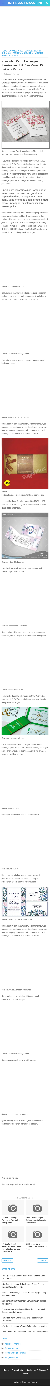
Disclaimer (31, 1370)
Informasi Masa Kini (25, 3)
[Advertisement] (25, 30)
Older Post (42, 1260)
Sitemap (42, 1370)
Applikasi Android (13, 1344)
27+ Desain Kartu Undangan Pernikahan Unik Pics (37, 1246)
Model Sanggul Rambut (15, 1353)
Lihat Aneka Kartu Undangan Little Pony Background (25, 1331)
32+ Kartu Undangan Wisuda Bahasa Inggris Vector (24, 1326)
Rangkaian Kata (11, 1357)
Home (4, 51)
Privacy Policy (18, 1370)
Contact (25, 1374)
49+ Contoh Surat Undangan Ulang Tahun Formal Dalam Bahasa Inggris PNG (11, 1248)
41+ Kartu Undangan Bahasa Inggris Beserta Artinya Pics (36, 1220)
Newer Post (7, 1260)
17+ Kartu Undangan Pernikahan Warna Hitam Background (12, 1220)
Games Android (11, 1348)
